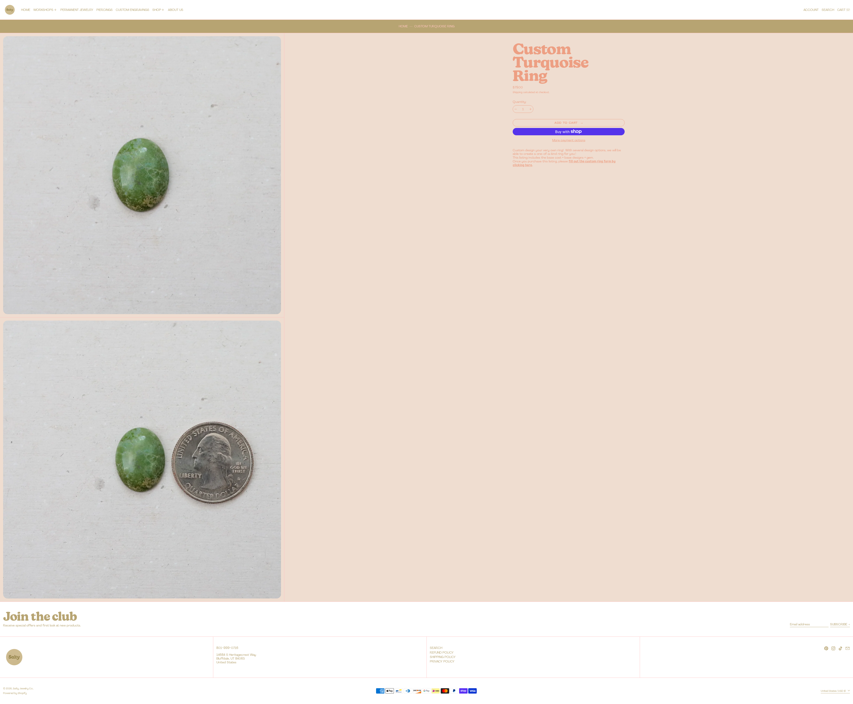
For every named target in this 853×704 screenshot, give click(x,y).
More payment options (568, 140)
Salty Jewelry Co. (23, 688)
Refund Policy (442, 652)
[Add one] (530, 109)
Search (436, 648)
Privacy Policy (442, 661)
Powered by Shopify (15, 693)
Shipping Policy (443, 657)
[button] (828, 10)
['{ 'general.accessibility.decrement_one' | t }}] (515, 109)
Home (403, 26)
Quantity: (519, 102)
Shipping (517, 92)
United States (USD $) (834, 690)
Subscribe (838, 624)
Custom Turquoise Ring (434, 26)
